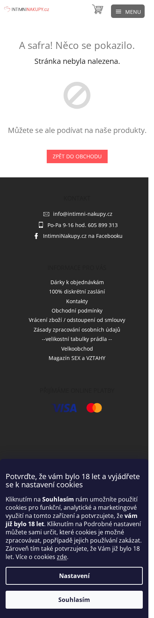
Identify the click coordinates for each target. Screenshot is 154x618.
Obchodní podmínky (77, 310)
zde (62, 557)
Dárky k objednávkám (77, 282)
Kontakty (77, 301)
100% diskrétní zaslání (77, 291)
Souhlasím (74, 600)
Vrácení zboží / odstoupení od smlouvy (77, 319)
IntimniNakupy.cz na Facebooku (83, 235)
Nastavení (74, 576)
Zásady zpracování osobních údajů (77, 329)
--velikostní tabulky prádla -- (77, 338)
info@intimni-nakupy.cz (83, 213)
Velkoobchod (77, 348)
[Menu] (128, 11)
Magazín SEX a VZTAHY (77, 357)
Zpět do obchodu (77, 156)
